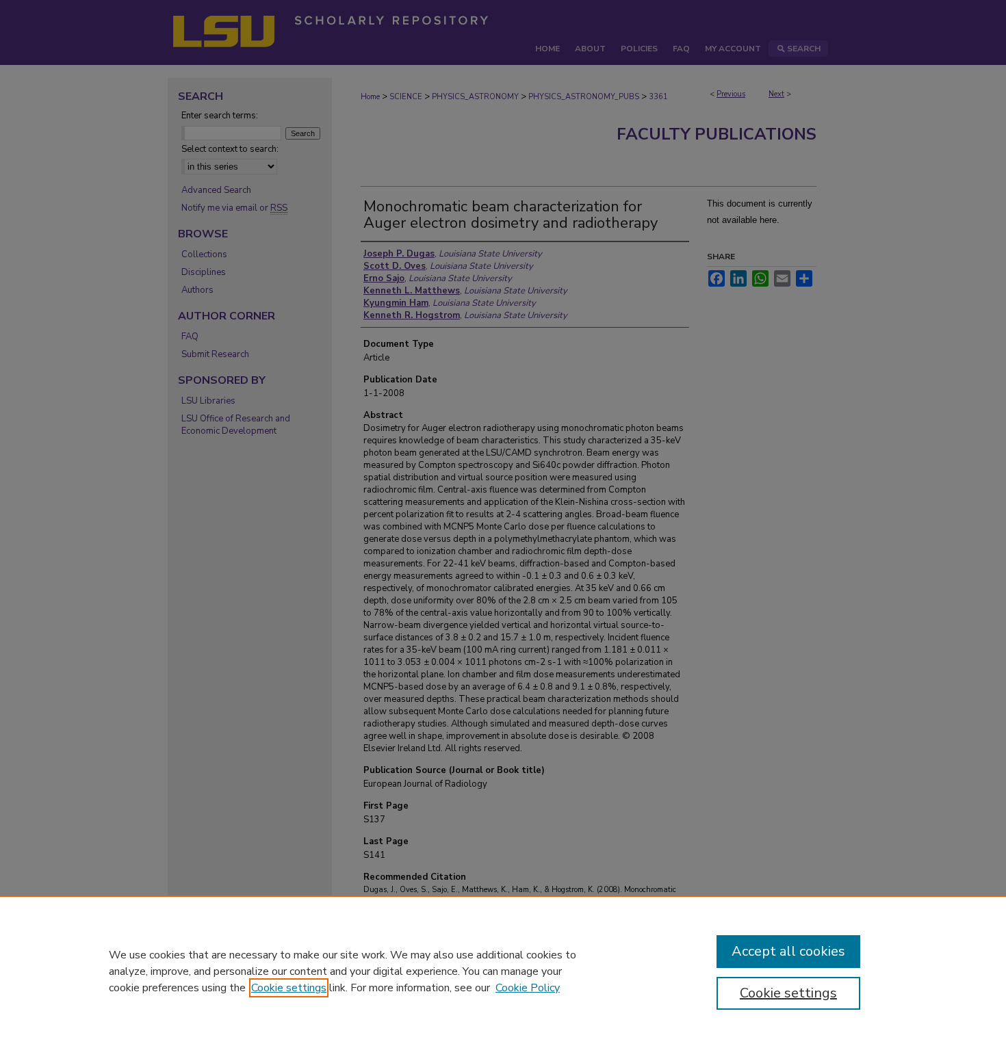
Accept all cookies (788, 951)
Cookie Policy (527, 987)
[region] (503, 970)
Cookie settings (288, 987)
